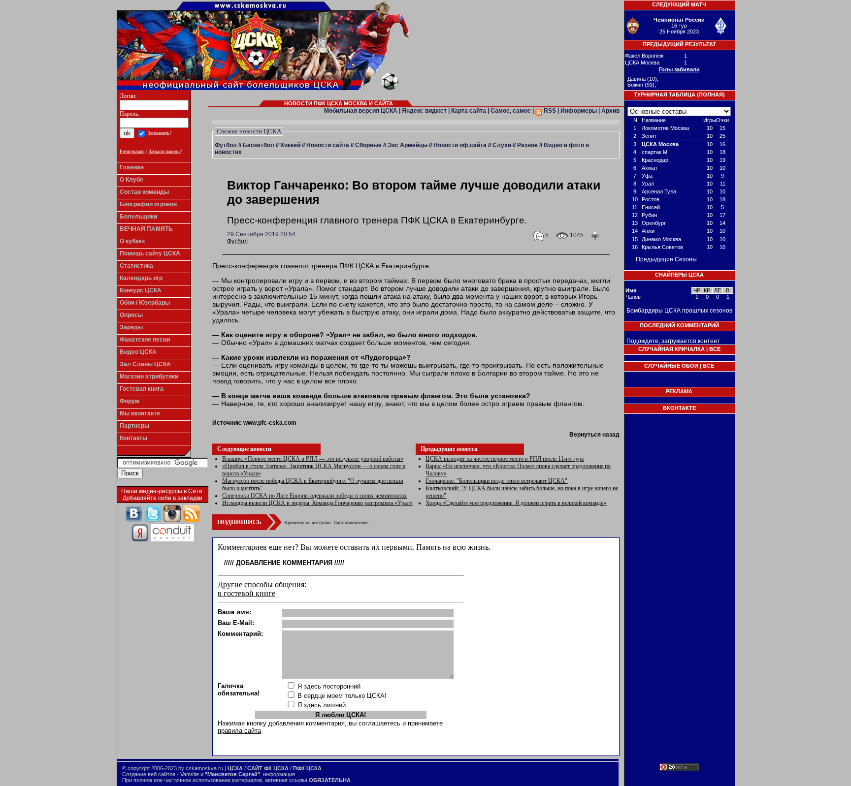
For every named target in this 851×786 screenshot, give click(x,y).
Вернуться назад (594, 434)
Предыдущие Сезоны (666, 259)
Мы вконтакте (140, 413)
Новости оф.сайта (460, 145)
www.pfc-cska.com (269, 422)
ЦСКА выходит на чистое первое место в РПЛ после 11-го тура (505, 458)
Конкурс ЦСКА (141, 290)
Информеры (578, 110)
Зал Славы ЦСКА (145, 364)
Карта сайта (468, 110)
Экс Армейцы (407, 145)
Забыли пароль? (165, 151)
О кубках (132, 241)
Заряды (131, 327)
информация (279, 774)
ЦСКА (235, 768)
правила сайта (239, 730)
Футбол (226, 145)
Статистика (136, 265)
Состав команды (144, 192)
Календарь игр (141, 278)
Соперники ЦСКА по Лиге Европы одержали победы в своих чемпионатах (314, 495)
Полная (711, 94)
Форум (129, 401)
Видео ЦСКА (138, 351)
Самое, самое (511, 110)
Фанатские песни (145, 339)
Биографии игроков (148, 204)
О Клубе (131, 179)
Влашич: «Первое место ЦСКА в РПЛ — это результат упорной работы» (312, 458)
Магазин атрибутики (149, 376)
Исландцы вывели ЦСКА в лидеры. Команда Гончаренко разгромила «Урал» (317, 503)
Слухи (501, 145)
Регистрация (132, 151)
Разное (527, 145)
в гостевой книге (246, 593)
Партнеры (134, 425)
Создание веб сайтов (148, 774)
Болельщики (138, 216)
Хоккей (290, 145)
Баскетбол (258, 145)
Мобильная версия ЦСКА (360, 110)
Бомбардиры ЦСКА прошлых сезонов (679, 310)
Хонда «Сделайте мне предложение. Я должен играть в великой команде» (516, 503)
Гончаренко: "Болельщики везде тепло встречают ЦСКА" (496, 480)
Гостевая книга (142, 388)
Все (714, 349)
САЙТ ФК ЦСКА (268, 768)
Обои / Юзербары (145, 302)
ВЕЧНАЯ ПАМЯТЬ (146, 228)
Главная (132, 167)
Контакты (133, 438)
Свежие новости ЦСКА (249, 131)
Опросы (131, 315)
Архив (610, 110)
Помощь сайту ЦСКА (150, 253)
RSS (549, 110)
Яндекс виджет (424, 110)
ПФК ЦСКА (307, 768)
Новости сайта (327, 145)
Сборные (368, 145)
